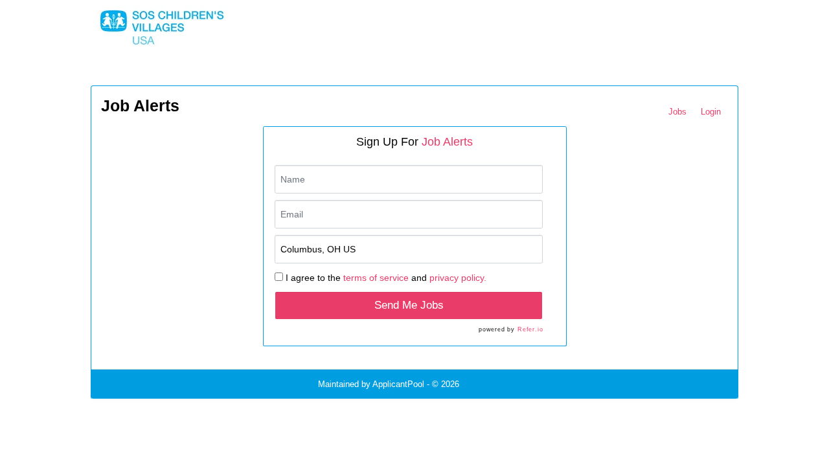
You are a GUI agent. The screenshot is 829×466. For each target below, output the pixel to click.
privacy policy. (457, 277)
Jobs (677, 111)
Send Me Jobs (409, 305)
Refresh (497, 384)
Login (711, 111)
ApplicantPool (398, 384)
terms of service (376, 277)
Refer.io (530, 329)
